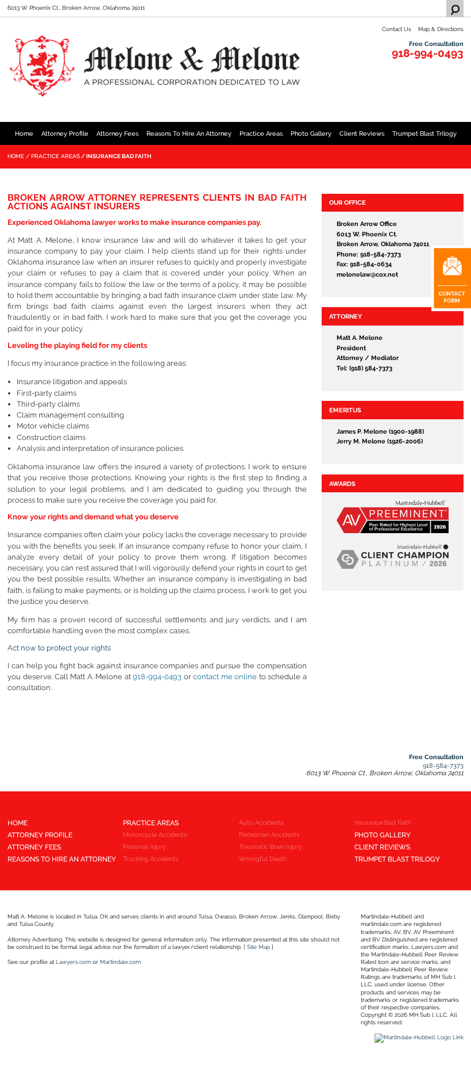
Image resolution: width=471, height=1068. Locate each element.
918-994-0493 (428, 53)
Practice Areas (261, 133)
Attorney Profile (64, 133)
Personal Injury (144, 847)
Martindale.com (120, 962)
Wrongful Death (263, 859)
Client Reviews (361, 133)
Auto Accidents (261, 822)
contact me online (225, 676)
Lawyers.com (73, 962)
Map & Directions (441, 29)
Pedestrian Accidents (269, 834)
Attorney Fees (117, 133)
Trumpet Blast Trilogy (424, 133)
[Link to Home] (156, 66)
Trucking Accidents (150, 859)
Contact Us (396, 29)
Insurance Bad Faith (382, 822)
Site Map (258, 947)
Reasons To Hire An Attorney (188, 133)
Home (24, 133)
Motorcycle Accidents (155, 834)
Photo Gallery (311, 133)
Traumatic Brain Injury (270, 847)
